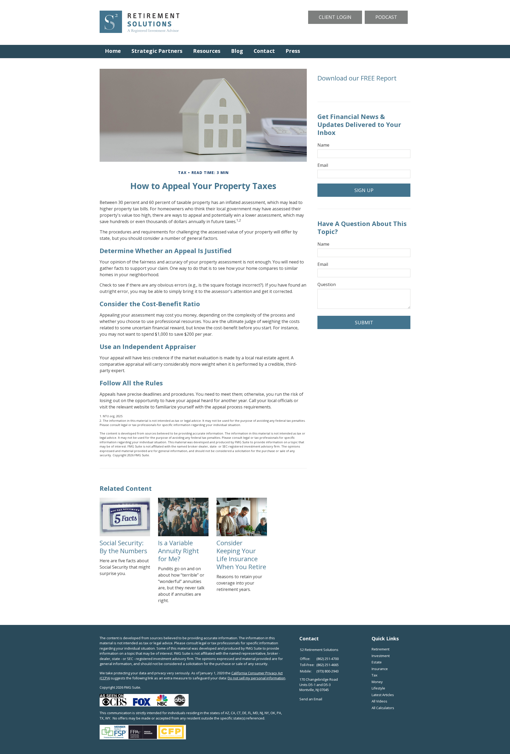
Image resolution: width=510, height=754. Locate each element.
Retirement (380, 649)
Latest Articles (383, 694)
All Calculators (383, 707)
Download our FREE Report (357, 78)
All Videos (379, 701)
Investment (381, 655)
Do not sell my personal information (256, 678)
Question (326, 284)
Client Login (335, 17)
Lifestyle (378, 688)
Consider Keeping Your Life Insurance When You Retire (241, 554)
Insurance (380, 668)
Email (322, 165)
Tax (374, 675)
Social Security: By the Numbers (123, 546)
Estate (377, 662)
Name (323, 145)
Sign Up (363, 190)
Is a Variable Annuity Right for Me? (178, 550)
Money (377, 681)
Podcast (386, 17)
